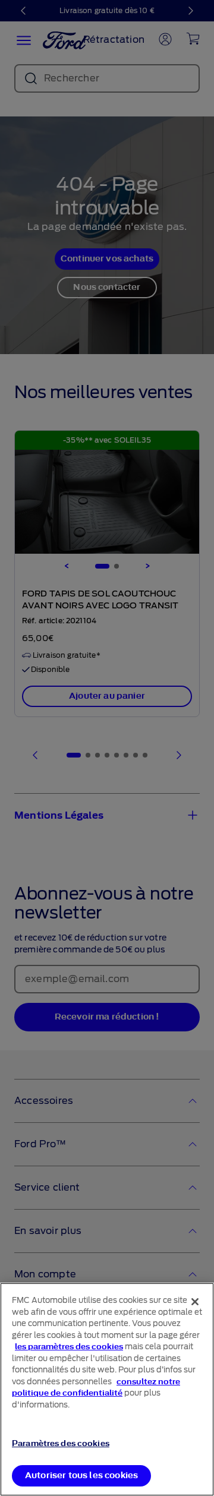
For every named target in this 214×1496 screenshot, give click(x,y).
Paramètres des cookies (60, 1443)
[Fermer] (195, 1302)
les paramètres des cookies (69, 1346)
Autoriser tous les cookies (81, 1475)
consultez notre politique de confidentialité (96, 1387)
